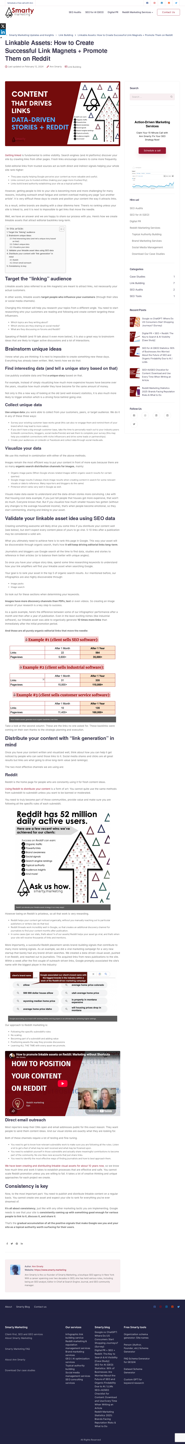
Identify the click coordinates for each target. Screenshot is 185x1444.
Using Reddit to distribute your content (27, 788)
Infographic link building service (74, 1336)
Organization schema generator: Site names (136, 1336)
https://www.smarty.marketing (50, 1269)
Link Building (74, 67)
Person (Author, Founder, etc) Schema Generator (136, 1348)
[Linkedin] (3, 32)
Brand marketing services (74, 1353)
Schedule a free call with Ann (20, 3)
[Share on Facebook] (7, 1244)
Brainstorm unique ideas (20, 235)
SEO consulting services (74, 1381)
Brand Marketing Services (147, 240)
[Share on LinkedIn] (22, 1244)
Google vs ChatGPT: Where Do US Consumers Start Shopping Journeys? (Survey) (106, 1339)
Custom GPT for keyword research (134, 1381)
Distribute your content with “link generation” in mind (31, 255)
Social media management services (77, 1374)
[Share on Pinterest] (17, 1244)
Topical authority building (75, 1367)
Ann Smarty (56, 66)
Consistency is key (17, 266)
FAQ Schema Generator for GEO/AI (137, 1360)
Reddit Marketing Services (136, 12)
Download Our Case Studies (148, 253)
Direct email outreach (22, 263)
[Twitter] (176, 3)
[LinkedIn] (161, 3)
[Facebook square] (147, 3)
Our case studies (26, 1370)
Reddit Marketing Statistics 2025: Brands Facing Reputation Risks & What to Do (105, 1419)
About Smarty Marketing (18, 1338)
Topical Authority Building (146, 234)
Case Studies (137, 276)
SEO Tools (136, 296)
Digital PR (113, 12)
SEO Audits (75, 12)
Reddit (16, 260)
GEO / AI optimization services (77, 1360)
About (8, 1306)
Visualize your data (21, 247)
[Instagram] (154, 3)
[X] (3, 26)
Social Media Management (147, 247)
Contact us (40, 1306)
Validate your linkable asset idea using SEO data (31, 250)
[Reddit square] (168, 3)
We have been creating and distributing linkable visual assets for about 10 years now (54, 1165)
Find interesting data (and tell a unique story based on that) (34, 240)
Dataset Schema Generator (133, 1371)
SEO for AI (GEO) (94, 12)
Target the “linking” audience (21, 232)
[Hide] (1, 37)
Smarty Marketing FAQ (17, 1348)
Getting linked (13, 155)
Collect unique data (21, 244)
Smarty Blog (23, 1306)
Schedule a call (152, 150)
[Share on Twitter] (12, 1244)
